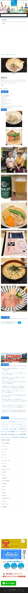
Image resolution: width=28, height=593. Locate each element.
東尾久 (6, 434)
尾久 (9, 431)
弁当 (15, 431)
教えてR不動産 (6, 480)
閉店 (6, 440)
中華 (17, 429)
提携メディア (6, 477)
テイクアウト (4, 426)
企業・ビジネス (6, 469)
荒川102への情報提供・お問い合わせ (8, 54)
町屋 (23, 434)
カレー (7, 424)
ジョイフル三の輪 (17, 424)
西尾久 (23, 437)
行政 (4, 501)
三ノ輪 (6, 429)
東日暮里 (11, 434)
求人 (4, 489)
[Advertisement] (14, 39)
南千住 (22, 429)
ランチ (21, 426)
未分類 (4, 483)
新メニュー (18, 431)
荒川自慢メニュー (7, 498)
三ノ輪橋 (10, 429)
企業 (19, 429)
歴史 (15, 434)
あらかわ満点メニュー (4, 421)
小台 (6, 431)
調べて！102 (5, 504)
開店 (8, 440)
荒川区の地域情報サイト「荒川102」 (15, 589)
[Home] (2, 20)
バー (9, 426)
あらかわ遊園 (11, 421)
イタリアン (17, 421)
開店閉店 (5, 506)
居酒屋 (12, 431)
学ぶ (4, 475)
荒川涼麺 (19, 437)
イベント (22, 421)
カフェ (3, 424)
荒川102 (3, 437)
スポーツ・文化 (6, 460)
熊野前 (19, 434)
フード (12, 426)
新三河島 (22, 431)
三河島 (14, 429)
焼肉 (17, 434)
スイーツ (23, 424)
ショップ (10, 424)
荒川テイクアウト (9, 437)
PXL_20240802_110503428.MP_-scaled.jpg (13, 106)
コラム (4, 454)
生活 (4, 492)
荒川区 (15, 437)
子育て (3, 431)
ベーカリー (16, 426)
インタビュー (6, 448)
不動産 (4, 466)
